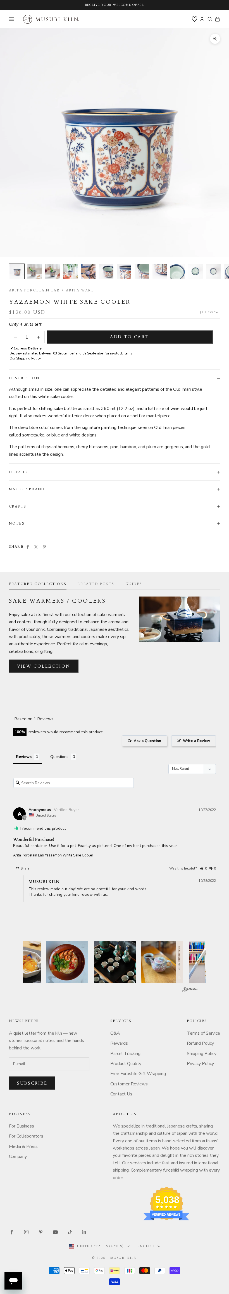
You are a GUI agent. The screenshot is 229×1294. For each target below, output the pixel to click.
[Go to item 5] (88, 271)
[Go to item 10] (177, 271)
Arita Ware (80, 290)
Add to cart (129, 337)
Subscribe (32, 1083)
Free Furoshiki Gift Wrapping (138, 1074)
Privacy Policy (200, 1064)
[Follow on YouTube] (55, 1232)
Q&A (115, 1033)
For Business (21, 1126)
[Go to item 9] (160, 271)
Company (18, 1156)
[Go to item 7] (124, 271)
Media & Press (23, 1146)
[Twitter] (36, 547)
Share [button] (24, 868)
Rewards (119, 1043)
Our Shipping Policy (25, 358)
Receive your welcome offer (114, 5)
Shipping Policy (201, 1054)
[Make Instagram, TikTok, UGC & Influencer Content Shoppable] (190, 990)
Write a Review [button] (196, 740)
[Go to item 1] (17, 271)
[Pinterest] (44, 547)
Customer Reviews (129, 1084)
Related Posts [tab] (96, 584)
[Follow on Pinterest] (41, 1232)
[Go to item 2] (34, 271)
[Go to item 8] (142, 271)
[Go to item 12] (213, 271)
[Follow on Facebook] (12, 1232)
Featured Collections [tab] (37, 584)
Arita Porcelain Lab (34, 290)
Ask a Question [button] (147, 740)
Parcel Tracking (125, 1054)
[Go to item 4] (70, 271)
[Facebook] (27, 547)
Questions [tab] (59, 756)
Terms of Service (203, 1033)
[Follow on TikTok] (70, 1232)
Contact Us (121, 1094)
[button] (203, 868)
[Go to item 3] (52, 271)
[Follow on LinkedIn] (84, 1232)
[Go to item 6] (106, 271)
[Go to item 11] (195, 271)
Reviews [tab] (24, 756)
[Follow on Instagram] (26, 1232)
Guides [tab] (133, 584)
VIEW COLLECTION (43, 666)
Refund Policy (200, 1043)
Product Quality (125, 1064)
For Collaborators (26, 1136)
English (146, 1246)
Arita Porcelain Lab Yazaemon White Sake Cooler (53, 855)
